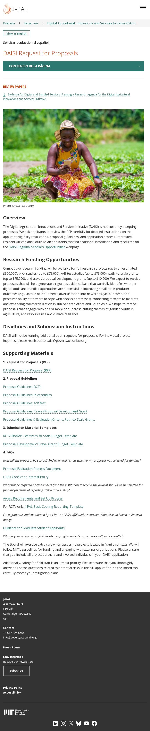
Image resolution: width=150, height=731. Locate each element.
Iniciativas (31, 23)
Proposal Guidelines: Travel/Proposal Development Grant (45, 411)
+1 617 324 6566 (13, 633)
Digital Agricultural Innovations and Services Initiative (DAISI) (91, 23)
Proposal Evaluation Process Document (32, 469)
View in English (16, 33)
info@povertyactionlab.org (20, 637)
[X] (71, 723)
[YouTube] (86, 723)
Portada (9, 23)
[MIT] (75, 712)
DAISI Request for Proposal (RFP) (27, 370)
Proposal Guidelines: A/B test (24, 403)
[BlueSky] (78, 723)
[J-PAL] (15, 9)
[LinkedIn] (55, 723)
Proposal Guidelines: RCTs (22, 387)
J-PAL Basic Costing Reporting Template (54, 506)
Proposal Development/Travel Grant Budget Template (43, 444)
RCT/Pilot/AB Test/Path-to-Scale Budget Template (40, 436)
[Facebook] (94, 723)
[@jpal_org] (63, 723)
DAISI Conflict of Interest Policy (25, 477)
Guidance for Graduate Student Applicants (34, 528)
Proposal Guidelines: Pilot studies (27, 395)
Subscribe (16, 670)
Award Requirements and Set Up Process (33, 498)
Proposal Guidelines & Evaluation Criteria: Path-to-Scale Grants (49, 419)
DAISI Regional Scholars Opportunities (37, 247)
